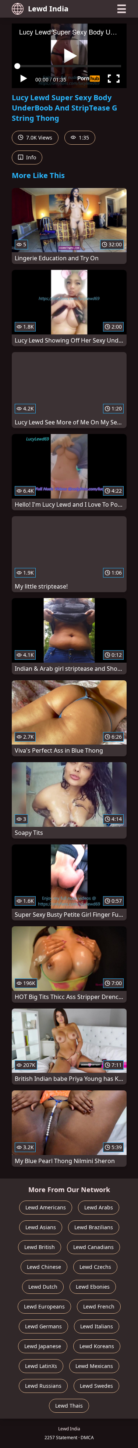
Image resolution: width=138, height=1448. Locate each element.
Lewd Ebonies (93, 1286)
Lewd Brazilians (93, 1227)
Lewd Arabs (98, 1207)
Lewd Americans (45, 1207)
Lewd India (48, 9)
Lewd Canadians (93, 1247)
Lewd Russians (43, 1385)
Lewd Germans (43, 1326)
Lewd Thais (69, 1405)
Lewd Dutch (42, 1286)
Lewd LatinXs (41, 1365)
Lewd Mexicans (94, 1365)
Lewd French (98, 1306)
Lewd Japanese (42, 1346)
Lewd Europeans (44, 1306)
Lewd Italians (96, 1326)
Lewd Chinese (44, 1266)
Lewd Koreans (96, 1346)
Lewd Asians (40, 1227)
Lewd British (39, 1247)
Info (30, 157)
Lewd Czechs (95, 1266)
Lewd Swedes (96, 1385)
